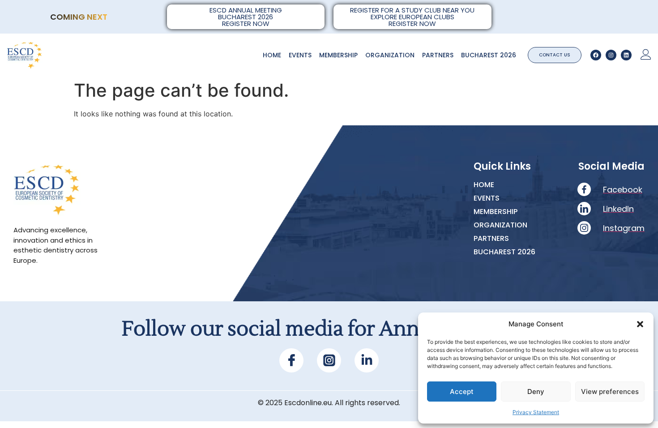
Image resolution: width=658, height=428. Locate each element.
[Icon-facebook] (291, 360)
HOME (272, 55)
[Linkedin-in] (367, 360)
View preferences (610, 391)
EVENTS (300, 55)
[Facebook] (595, 55)
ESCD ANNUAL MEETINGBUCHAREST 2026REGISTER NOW (245, 16)
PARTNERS (437, 55)
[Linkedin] (626, 55)
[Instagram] (611, 55)
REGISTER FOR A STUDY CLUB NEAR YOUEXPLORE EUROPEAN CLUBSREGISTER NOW (412, 16)
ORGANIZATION (389, 55)
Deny (535, 391)
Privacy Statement (536, 412)
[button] (640, 324)
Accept (462, 391)
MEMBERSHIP (338, 55)
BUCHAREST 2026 (488, 55)
